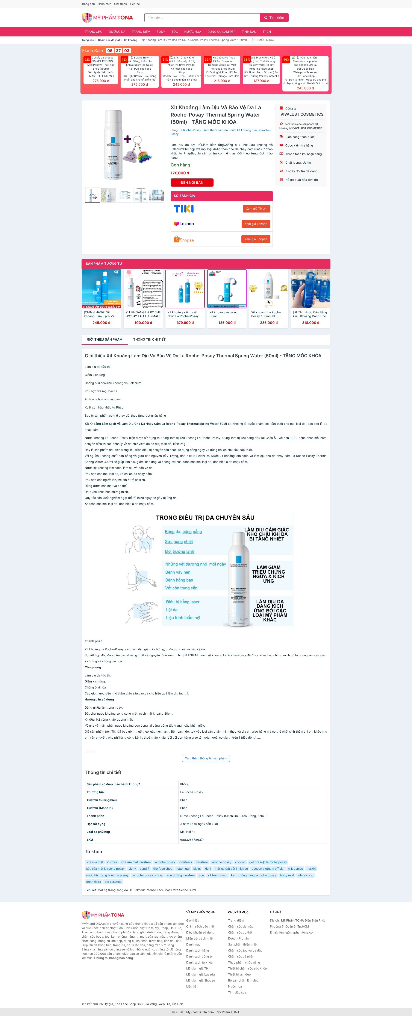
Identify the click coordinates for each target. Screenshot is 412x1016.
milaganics (295, 868)
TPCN (267, 31)
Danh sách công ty (199, 956)
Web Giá (164, 1004)
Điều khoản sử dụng (200, 932)
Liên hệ (135, 4)
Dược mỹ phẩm (239, 938)
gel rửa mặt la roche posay (268, 862)
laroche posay (221, 862)
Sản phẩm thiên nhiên (243, 944)
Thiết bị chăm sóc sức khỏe (247, 968)
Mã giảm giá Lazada (200, 974)
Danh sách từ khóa (199, 962)
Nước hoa (192, 31)
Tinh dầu (249, 31)
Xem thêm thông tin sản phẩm (206, 758)
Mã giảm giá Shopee (200, 980)
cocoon (240, 862)
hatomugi (182, 868)
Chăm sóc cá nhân (241, 956)
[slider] (92, 195)
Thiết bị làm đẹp (239, 974)
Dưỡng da (117, 31)
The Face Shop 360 (129, 1004)
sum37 (144, 868)
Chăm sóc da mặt (109, 40)
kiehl (207, 868)
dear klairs (93, 881)
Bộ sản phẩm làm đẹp (243, 980)
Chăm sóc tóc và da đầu (245, 950)
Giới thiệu (120, 4)
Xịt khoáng (130, 40)
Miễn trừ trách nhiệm (200, 938)
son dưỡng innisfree (181, 875)
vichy (132, 868)
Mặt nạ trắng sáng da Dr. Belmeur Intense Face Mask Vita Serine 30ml (147, 890)
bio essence (113, 881)
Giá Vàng (150, 1004)
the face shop (163, 868)
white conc (305, 875)
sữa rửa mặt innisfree (136, 862)
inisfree (112, 862)
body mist (287, 875)
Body (161, 31)
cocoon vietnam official (268, 868)
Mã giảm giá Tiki (197, 968)
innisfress (185, 862)
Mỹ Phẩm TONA (228, 1012)
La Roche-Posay (190, 130)
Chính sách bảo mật (200, 926)
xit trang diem (217, 875)
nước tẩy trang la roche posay (107, 875)
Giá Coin (177, 1004)
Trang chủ (88, 4)
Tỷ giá (109, 1004)
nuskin (311, 868)
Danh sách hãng (197, 950)
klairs (197, 868)
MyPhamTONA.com (200, 1012)
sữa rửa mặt (94, 862)
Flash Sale (92, 50)
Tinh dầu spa (237, 992)
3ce (201, 875)
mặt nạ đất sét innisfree (231, 868)
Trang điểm (141, 31)
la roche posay (164, 862)
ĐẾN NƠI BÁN (192, 182)
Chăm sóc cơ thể (240, 932)
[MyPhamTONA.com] (107, 17)
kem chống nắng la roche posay (253, 875)
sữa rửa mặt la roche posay (105, 868)
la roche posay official (147, 875)
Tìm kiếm (276, 17)
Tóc (174, 31)
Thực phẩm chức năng (244, 962)
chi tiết (149, 339)
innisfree (202, 862)
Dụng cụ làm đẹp (221, 31)
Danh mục (104, 4)
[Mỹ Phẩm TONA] (103, 915)
